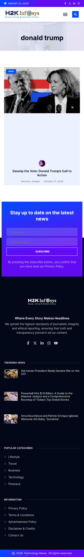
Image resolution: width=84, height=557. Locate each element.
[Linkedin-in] (42, 343)
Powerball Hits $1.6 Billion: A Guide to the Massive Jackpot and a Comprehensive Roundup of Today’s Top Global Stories (47, 396)
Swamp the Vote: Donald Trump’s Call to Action (42, 173)
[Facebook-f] (28, 343)
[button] (65, 14)
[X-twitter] (35, 343)
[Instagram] (49, 343)
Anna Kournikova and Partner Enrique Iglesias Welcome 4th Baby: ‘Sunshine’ (49, 417)
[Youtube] (56, 343)
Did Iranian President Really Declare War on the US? (50, 372)
